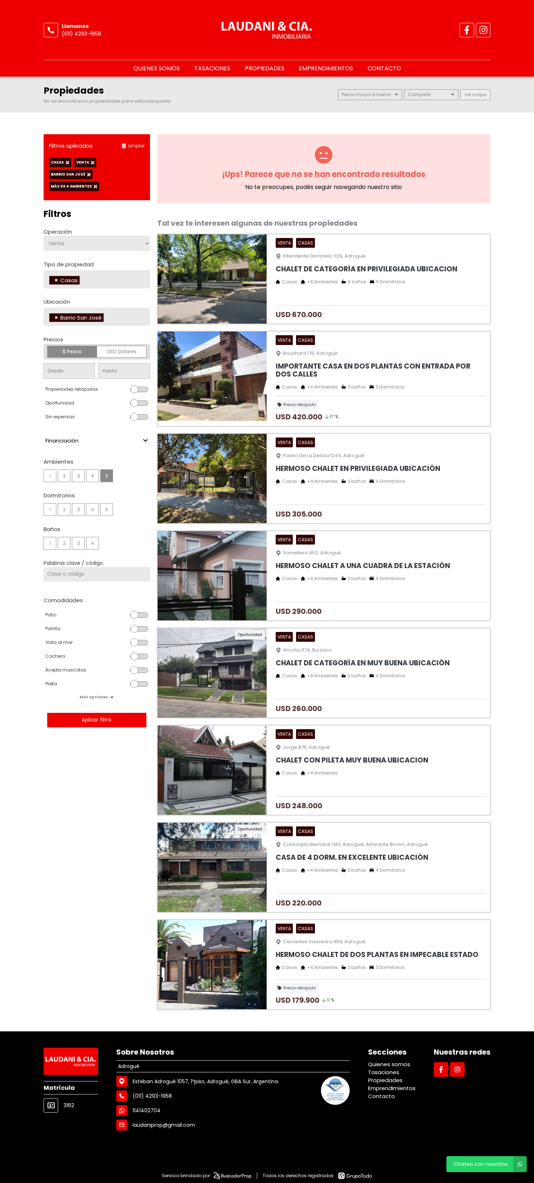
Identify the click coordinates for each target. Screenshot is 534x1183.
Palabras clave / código (73, 563)
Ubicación (57, 301)
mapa (478, 94)
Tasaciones (212, 68)
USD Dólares (121, 351)
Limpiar (136, 146)
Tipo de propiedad (69, 264)
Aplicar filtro (97, 719)
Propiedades (264, 68)
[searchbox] (84, 281)
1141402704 (147, 1110)
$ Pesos (71, 351)
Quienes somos (156, 68)
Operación (58, 231)
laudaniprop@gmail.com (164, 1125)
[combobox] (97, 279)
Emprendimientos (326, 68)
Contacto (384, 68)
